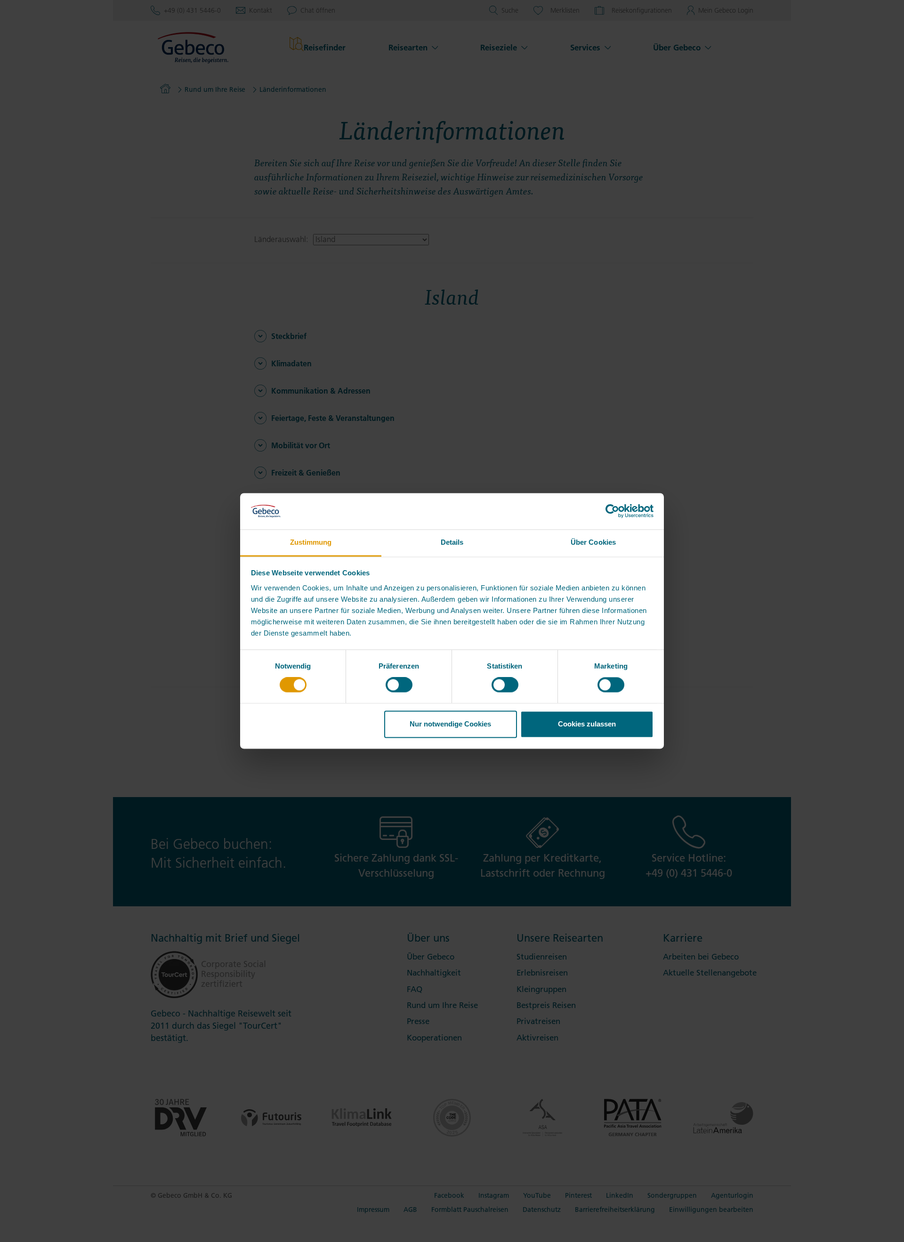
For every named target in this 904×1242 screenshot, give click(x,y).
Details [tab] (452, 542)
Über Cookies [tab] (593, 542)
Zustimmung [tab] (311, 542)
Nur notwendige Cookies (450, 724)
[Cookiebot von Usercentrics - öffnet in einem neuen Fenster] (612, 511)
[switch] (399, 685)
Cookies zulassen (587, 724)
